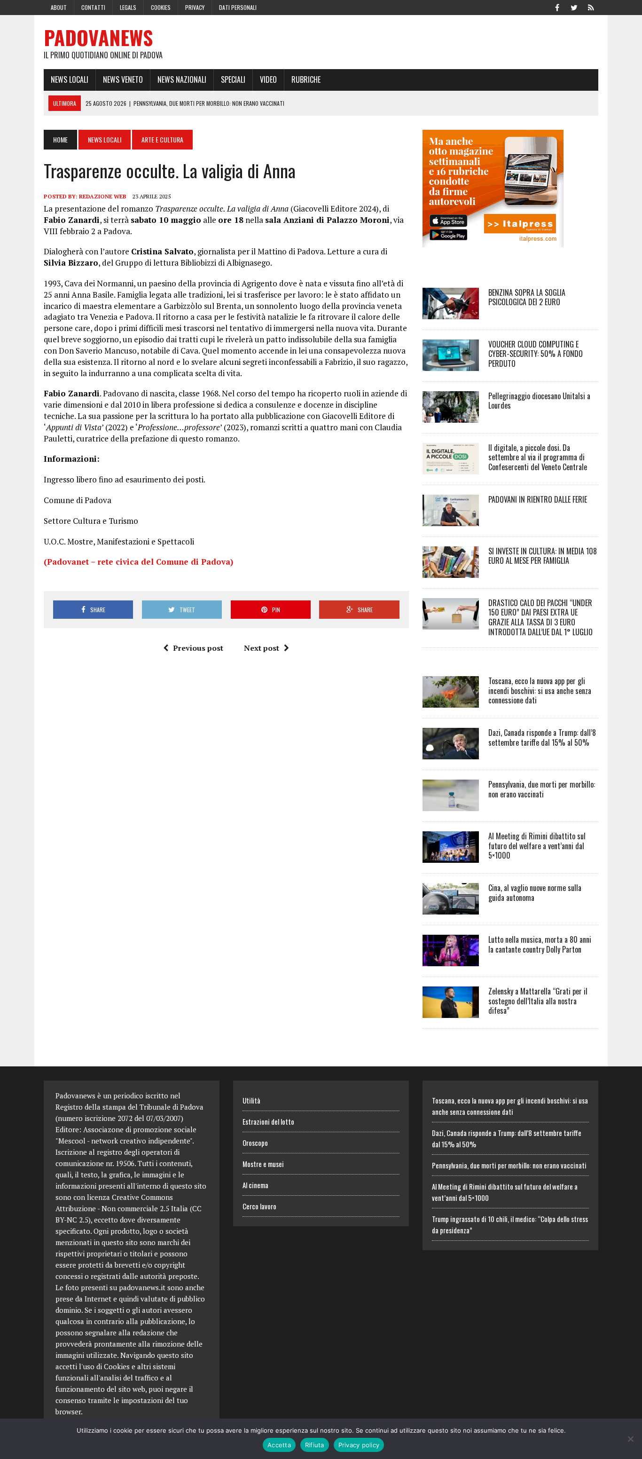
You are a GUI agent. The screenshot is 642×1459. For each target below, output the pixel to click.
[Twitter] (573, 6)
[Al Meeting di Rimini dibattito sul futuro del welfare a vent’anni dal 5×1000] (451, 856)
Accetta (279, 1445)
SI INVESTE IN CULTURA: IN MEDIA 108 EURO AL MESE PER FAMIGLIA (542, 556)
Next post (261, 648)
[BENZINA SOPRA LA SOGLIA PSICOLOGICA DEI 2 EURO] (451, 313)
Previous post (198, 648)
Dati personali (238, 7)
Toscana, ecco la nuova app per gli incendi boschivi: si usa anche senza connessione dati (539, 690)
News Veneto (123, 79)
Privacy (194, 7)
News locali (69, 79)
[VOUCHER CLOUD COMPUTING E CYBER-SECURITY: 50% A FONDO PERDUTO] (451, 364)
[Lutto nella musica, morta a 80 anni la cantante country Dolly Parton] (451, 959)
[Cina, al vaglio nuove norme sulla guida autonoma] (451, 908)
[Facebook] (556, 6)
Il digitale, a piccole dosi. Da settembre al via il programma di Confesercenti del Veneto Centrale (537, 457)
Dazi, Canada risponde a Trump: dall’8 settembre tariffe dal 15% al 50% (542, 737)
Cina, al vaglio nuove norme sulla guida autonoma (534, 892)
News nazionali (181, 79)
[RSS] (590, 6)
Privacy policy (359, 1445)
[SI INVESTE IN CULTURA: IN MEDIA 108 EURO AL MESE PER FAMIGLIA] (451, 571)
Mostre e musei (263, 1164)
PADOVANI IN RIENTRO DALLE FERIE (537, 499)
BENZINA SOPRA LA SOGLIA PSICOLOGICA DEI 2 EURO (526, 297)
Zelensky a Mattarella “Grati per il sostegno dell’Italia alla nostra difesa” (537, 1001)
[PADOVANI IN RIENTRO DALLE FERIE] (451, 519)
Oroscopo (255, 1142)
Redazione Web (102, 196)
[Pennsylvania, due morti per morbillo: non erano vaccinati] (451, 804)
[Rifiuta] (630, 1438)
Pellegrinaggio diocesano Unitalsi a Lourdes (539, 400)
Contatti (93, 7)
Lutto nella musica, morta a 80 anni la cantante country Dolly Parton (539, 944)
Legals (128, 7)
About (59, 7)
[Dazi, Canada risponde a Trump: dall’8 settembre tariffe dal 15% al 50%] (451, 753)
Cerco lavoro (259, 1206)
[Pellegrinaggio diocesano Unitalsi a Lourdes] (451, 416)
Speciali (233, 79)
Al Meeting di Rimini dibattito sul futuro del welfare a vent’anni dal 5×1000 (537, 845)
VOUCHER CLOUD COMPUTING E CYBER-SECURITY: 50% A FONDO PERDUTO (535, 354)
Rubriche (306, 79)
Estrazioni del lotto (268, 1121)
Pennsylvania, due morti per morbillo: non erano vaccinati (541, 789)
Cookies (161, 7)
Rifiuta (314, 1445)
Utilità (251, 1100)
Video (268, 79)
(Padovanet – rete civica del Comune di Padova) (138, 561)
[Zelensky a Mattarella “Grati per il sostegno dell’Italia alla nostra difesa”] (451, 1011)
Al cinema (255, 1185)
